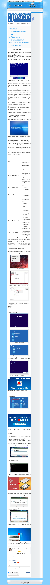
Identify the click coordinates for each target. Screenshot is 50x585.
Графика (32, 20)
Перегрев (11, 34)
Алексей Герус (12, 546)
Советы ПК (33, 14)
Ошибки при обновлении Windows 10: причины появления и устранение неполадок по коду (17, 556)
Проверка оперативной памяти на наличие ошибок (16, 45)
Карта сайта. (12, 1)
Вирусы (11, 30)
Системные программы (34, 16)
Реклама (25, 1)
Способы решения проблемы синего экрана (14, 37)
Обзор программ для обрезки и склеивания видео (25, 557)
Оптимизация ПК (33, 18)
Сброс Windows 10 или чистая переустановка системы (17, 39)
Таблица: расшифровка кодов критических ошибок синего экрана (19, 36)
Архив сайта (19, 1)
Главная (10, 1)
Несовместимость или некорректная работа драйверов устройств (18, 31)
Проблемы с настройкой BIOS (14, 33)
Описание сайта (28, 1)
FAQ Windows (16, 1)
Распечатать (17, 546)
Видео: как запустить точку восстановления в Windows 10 (18, 41)
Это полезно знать (34, 17)
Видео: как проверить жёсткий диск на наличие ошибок (18, 44)
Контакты (23, 1)
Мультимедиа (33, 19)
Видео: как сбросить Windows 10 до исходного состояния (18, 40)
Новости (32, 15)
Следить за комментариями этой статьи (13, 572)
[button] (10, 70)
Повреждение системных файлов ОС (15, 32)
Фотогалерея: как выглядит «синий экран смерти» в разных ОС (18, 29)
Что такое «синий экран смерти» (13, 28)
